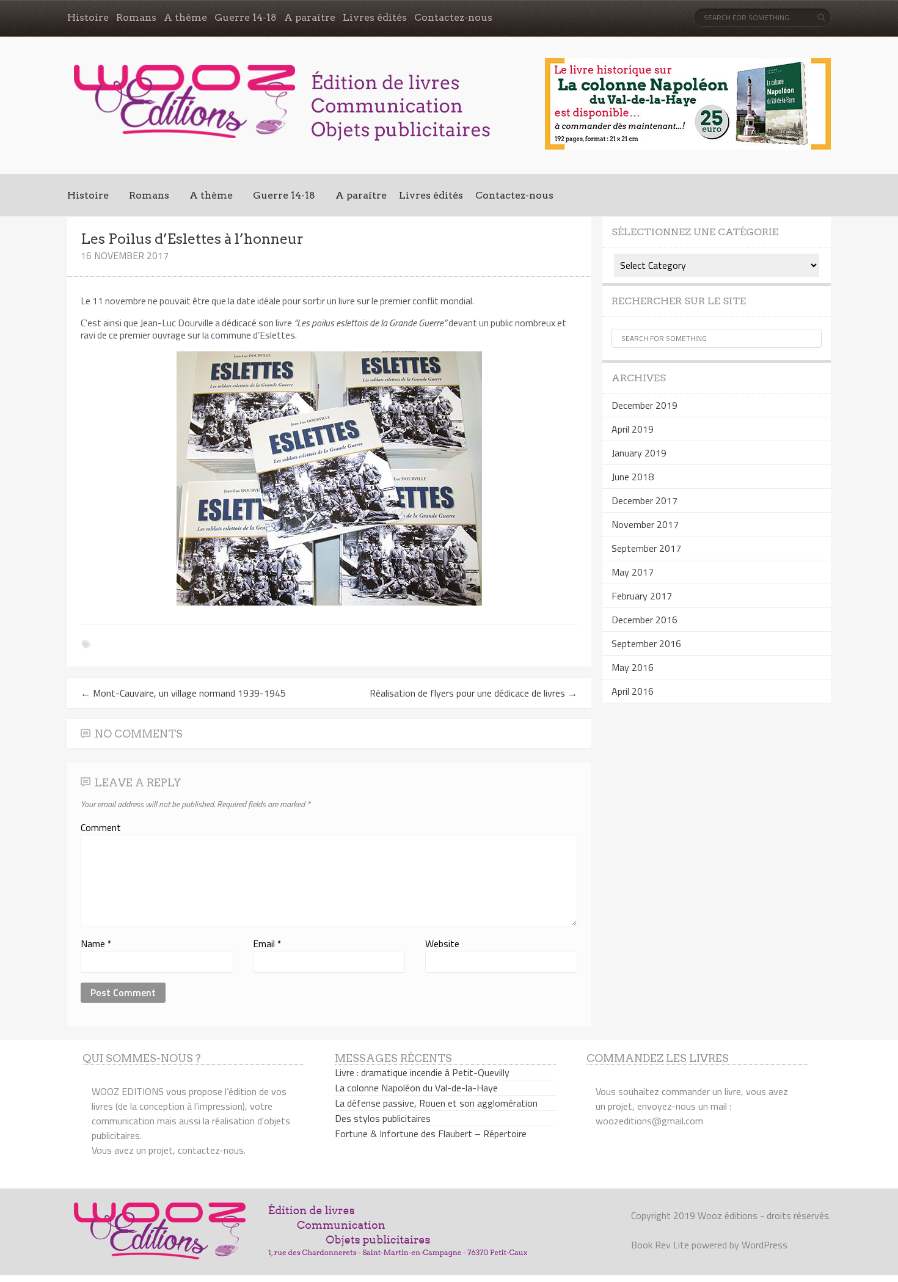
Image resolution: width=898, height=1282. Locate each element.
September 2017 (646, 548)
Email (267, 943)
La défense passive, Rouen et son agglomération (436, 1103)
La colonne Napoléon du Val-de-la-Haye (416, 1087)
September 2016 (646, 643)
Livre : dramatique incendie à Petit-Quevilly (422, 1072)
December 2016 (644, 619)
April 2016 (632, 691)
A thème (185, 17)
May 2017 (632, 572)
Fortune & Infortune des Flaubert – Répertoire (431, 1133)
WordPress (764, 1244)
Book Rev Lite (660, 1244)
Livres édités (375, 17)
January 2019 (638, 452)
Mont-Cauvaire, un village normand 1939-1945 (183, 693)
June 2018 (632, 476)
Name (96, 943)
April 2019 (632, 429)
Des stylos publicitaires (383, 1118)
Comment (101, 827)
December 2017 (644, 500)
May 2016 (632, 667)
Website (442, 943)
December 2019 (644, 405)
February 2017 (641, 595)
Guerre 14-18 (245, 17)
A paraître (309, 17)
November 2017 (645, 524)
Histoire (88, 17)
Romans (136, 17)
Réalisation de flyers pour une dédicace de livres (473, 693)
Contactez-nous (453, 17)
